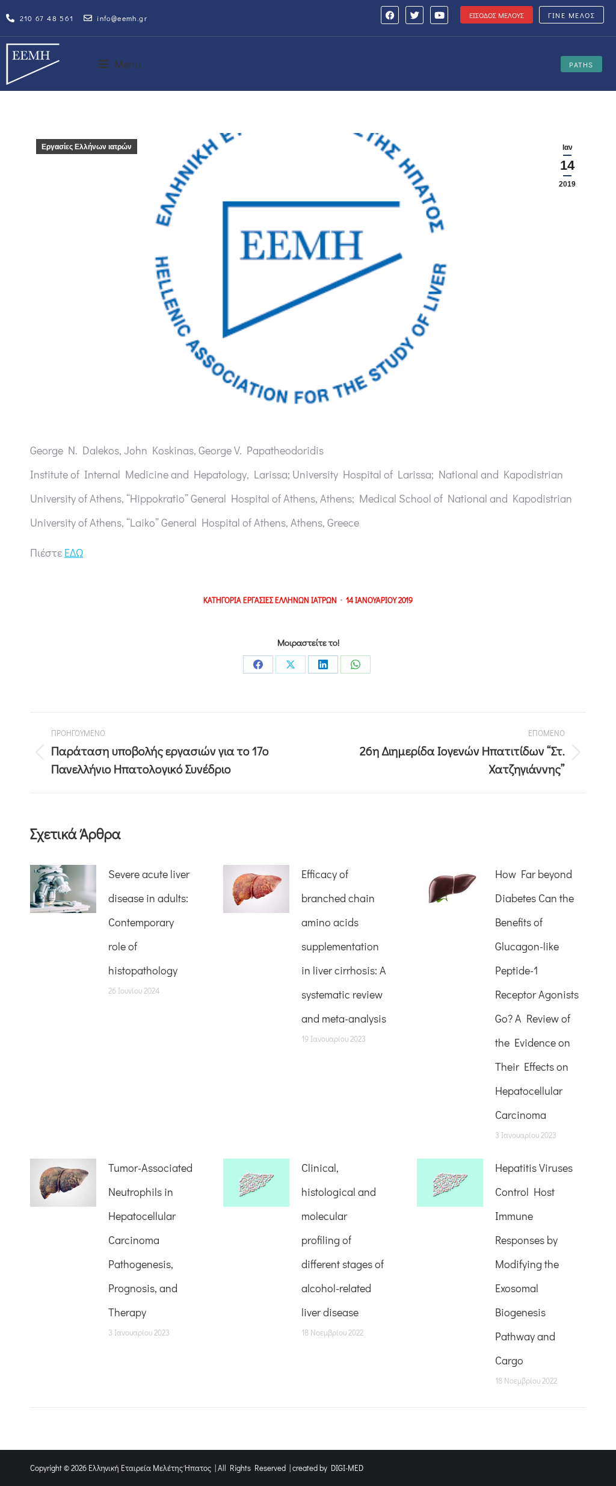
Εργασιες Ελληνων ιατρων (290, 600)
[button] (120, 64)
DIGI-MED (347, 1468)
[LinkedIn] (323, 664)
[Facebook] (390, 15)
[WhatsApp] (355, 664)
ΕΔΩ (73, 552)
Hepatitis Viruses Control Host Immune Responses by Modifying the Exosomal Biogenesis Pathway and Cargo (534, 1263)
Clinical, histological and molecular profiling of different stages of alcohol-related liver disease (342, 1239)
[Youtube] (439, 15)
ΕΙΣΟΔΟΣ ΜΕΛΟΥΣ (496, 15)
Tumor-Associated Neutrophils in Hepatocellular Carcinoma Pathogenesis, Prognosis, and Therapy (150, 1239)
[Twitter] (414, 15)
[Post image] (63, 889)
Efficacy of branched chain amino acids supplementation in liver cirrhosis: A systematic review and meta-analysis (343, 946)
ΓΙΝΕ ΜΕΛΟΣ (571, 15)
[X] (291, 664)
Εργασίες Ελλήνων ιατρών (87, 147)
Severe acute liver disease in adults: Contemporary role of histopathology (148, 922)
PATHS (581, 64)
